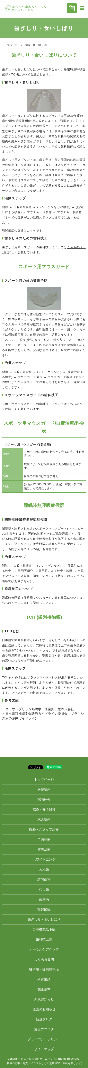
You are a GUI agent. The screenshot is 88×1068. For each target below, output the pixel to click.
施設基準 (44, 989)
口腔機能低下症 (44, 929)
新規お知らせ (44, 999)
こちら (31, 230)
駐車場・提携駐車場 (44, 969)
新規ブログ (44, 1019)
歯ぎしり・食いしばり (44, 919)
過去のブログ (44, 1029)
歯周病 (44, 899)
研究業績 (44, 979)
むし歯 (44, 889)
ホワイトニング (44, 859)
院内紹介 (44, 799)
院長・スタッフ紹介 (44, 829)
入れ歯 (44, 869)
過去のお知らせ (44, 1009)
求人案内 (44, 819)
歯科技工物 (44, 939)
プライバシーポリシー (44, 1039)
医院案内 (44, 789)
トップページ (9, 45)
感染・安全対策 (44, 809)
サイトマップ (44, 1049)
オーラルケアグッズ (44, 949)
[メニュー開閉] (82, 8)
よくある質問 (44, 959)
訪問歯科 (44, 879)
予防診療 (44, 839)
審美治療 (44, 849)
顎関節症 (44, 909)
